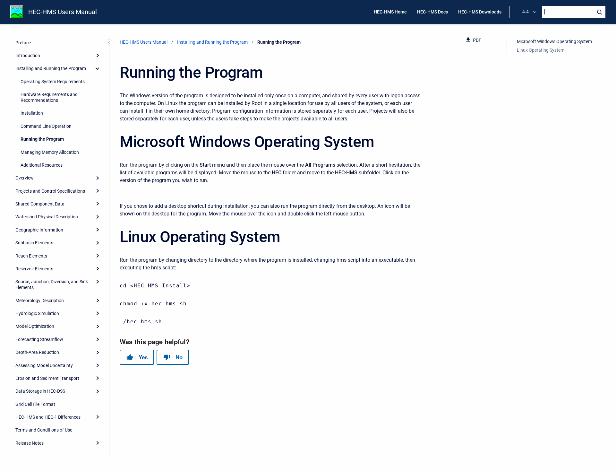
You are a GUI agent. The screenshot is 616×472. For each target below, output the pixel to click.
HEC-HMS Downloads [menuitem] (479, 11)
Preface (23, 42)
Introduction (27, 55)
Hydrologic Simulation (37, 313)
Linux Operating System (540, 49)
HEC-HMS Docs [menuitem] (432, 11)
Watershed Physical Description (46, 216)
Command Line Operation (46, 125)
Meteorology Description (39, 300)
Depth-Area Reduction (37, 352)
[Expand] (97, 55)
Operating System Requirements (53, 81)
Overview (24, 177)
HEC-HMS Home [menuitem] (390, 11)
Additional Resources (42, 165)
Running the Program (42, 139)
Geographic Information (39, 229)
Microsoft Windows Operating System (554, 41)
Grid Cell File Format (35, 403)
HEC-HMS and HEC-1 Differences (48, 417)
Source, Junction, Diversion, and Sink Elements (51, 284)
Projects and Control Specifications (50, 190)
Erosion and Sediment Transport (47, 378)
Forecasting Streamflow (39, 339)
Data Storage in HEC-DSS (40, 391)
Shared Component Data (39, 203)
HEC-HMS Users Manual (62, 12)
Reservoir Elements (34, 268)
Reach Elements (31, 255)
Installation (32, 113)
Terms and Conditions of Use (43, 430)
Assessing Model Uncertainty (44, 365)
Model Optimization (34, 326)
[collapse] (97, 68)
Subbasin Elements (34, 242)
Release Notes (29, 442)
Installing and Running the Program (50, 68)
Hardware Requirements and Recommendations (49, 97)
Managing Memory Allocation (50, 151)
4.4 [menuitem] (525, 11)
